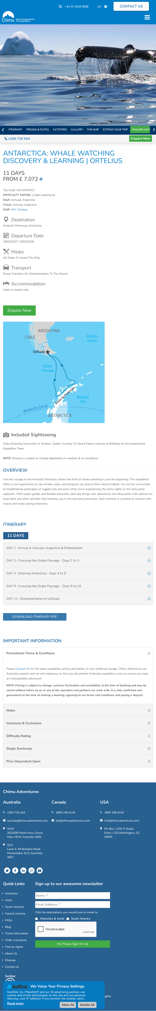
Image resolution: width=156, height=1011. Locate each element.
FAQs (8, 920)
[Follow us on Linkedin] (23, 870)
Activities (60, 129)
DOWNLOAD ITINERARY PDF (34, 617)
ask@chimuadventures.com (73, 821)
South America (14, 907)
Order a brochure (16, 940)
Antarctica (11, 893)
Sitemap (10, 960)
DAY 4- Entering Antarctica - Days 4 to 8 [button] (36, 573)
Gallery (77, 129)
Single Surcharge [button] (19, 748)
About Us (11, 953)
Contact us (131, 6)
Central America (15, 913)
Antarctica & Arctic (52, 919)
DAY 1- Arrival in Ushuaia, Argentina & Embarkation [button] (44, 548)
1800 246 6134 (65, 812)
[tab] (78, 548)
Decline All (87, 1005)
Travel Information (16, 933)
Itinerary (15, 129)
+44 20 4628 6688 (76, 7)
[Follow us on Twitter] (7, 870)
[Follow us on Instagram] (31, 870)
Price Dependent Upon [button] (23, 761)
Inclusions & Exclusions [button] (23, 723)
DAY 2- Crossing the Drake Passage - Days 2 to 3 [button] (42, 560)
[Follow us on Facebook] (15, 870)
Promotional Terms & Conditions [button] (30, 653)
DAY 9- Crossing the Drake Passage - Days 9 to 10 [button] (43, 586)
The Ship (93, 129)
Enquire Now (141, 129)
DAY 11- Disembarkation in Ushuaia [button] (32, 598)
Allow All (68, 1005)
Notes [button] (10, 710)
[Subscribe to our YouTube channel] (40, 870)
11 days (15, 535)
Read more (15, 1003)
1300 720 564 (18, 138)
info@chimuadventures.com (121, 821)
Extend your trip (115, 129)
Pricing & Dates (37, 129)
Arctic (8, 900)
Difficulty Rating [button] (18, 736)
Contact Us (22, 669)
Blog (8, 927)
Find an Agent (14, 947)
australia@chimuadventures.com (27, 821)
